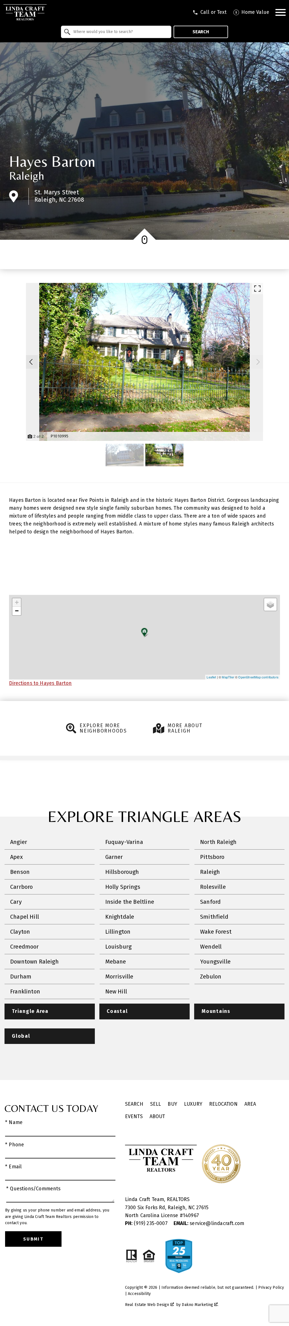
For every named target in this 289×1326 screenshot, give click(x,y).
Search (200, 31)
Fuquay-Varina (124, 842)
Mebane (115, 961)
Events (134, 1117)
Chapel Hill (24, 916)
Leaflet (211, 677)
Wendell (211, 946)
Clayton (20, 931)
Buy (172, 1104)
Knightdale (119, 916)
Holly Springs (122, 886)
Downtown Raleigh (34, 961)
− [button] (17, 610)
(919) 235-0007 (147, 1223)
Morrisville (119, 976)
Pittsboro (212, 857)
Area (250, 1104)
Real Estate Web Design (147, 1304)
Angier (18, 842)
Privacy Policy (271, 1287)
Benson (20, 871)
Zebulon (210, 976)
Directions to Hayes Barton (40, 683)
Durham (20, 976)
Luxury (193, 1104)
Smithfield (214, 916)
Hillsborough (122, 871)
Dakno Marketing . (200, 1304)
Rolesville (213, 886)
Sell (155, 1104)
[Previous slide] (31, 362)
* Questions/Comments (33, 1189)
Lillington (118, 931)
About (157, 1117)
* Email (13, 1167)
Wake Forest (215, 931)
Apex (16, 857)
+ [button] (17, 602)
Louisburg (118, 946)
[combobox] (116, 32)
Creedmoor (24, 946)
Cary (16, 901)
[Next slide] (258, 362)
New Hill (116, 991)
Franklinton (25, 991)
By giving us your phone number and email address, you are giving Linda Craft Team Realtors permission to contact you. (57, 1216)
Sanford (210, 901)
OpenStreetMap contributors (258, 677)
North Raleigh (218, 842)
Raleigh (26, 175)
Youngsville (215, 961)
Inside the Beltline (129, 901)
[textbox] (119, 32)
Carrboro (21, 886)
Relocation (223, 1104)
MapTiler (228, 677)
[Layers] (270, 604)
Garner (114, 857)
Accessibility (139, 1293)
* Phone (14, 1145)
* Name (14, 1122)
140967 (191, 1216)
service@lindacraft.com (209, 1223)
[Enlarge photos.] (257, 288)
